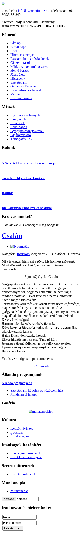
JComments (41, 366)
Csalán (12, 236)
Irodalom (23, 254)
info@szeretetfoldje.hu (33, 10)
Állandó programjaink (17, 383)
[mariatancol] (41, 411)
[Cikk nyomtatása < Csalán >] (19, 246)
